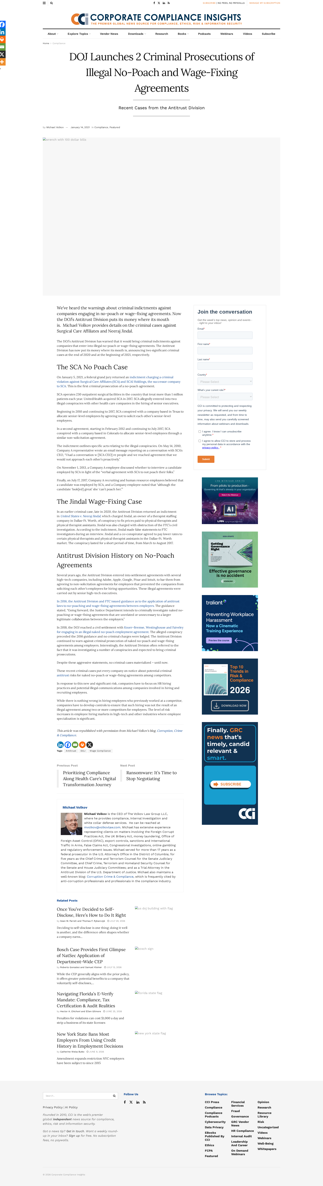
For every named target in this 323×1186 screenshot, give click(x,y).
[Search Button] (51, 3)
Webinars (226, 33)
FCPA (209, 1150)
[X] (89, 744)
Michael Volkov (55, 127)
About (52, 33)
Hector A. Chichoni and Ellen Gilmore (80, 1011)
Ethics (209, 1145)
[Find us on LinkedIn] (164, 3)
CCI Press (212, 1102)
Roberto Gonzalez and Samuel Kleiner (81, 967)
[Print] (82, 744)
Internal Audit (241, 1136)
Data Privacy (214, 1127)
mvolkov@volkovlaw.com (102, 827)
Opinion (263, 1102)
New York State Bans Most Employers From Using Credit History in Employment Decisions (90, 1040)
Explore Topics (78, 33)
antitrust (63, 675)
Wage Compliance (100, 751)
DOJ (83, 751)
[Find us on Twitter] (159, 3)
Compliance (59, 43)
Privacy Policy (53, 1107)
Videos (247, 33)
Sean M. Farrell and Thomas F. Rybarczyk (82, 921)
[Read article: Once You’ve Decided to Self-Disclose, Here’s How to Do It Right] (159, 923)
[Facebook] (67, 744)
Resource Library (264, 1114)
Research (161, 33)
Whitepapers (267, 1149)
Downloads (135, 33)
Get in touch (75, 1131)
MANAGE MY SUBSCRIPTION (264, 3)
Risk (261, 1122)
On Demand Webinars (239, 1152)
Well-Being (265, 1143)
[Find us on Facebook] (154, 3)
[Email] (75, 744)
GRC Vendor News (240, 1123)
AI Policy (71, 1107)
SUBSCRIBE (209, 3)
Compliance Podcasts (213, 1114)
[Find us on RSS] (169, 3)
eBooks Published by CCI (214, 1136)
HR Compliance (242, 1131)
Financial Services (238, 1103)
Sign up (74, 1135)
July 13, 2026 (113, 967)
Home (46, 43)
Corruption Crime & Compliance (110, 876)
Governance (240, 1116)
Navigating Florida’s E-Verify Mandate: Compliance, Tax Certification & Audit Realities (86, 999)
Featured (115, 127)
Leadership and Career (239, 1143)
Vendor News (109, 33)
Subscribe (268, 33)
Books (182, 33)
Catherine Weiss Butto (72, 1051)
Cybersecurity (215, 1122)
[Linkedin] (60, 744)
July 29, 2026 (117, 921)
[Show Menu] (44, 3)
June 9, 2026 (96, 1051)
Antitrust (71, 751)
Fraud (235, 1111)
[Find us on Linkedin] (137, 1102)
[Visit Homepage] (161, 17)
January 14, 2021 (80, 127)
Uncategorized (268, 1127)
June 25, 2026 (113, 1011)
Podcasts (204, 33)
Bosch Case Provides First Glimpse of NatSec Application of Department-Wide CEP (91, 955)
